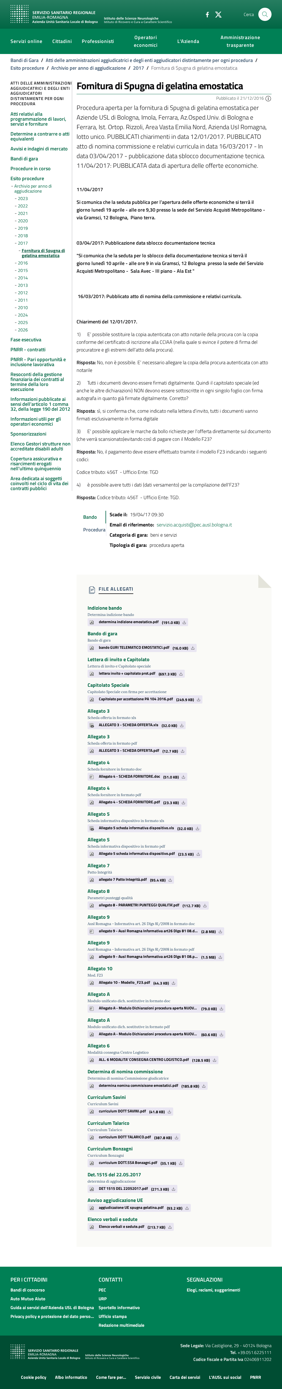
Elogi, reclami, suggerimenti (213, 1290)
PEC (102, 1290)
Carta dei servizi (185, 1377)
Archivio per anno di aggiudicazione (88, 68)
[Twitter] (216, 14)
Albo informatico (71, 1377)
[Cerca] (265, 14)
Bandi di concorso (27, 1290)
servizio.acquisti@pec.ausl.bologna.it (194, 524)
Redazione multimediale (121, 1325)
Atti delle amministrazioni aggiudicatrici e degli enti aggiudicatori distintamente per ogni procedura (149, 60)
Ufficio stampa (113, 1316)
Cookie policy (33, 1377)
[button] (268, 98)
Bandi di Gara (24, 60)
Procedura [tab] (94, 529)
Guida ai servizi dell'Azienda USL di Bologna (52, 1307)
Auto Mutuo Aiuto (27, 1298)
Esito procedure (27, 68)
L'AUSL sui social (225, 1377)
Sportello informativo (119, 1307)
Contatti (110, 1279)
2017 (138, 68)
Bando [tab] (90, 517)
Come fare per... (111, 1377)
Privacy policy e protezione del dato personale (52, 1316)
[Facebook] (205, 14)
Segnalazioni (205, 1279)
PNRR (255, 1377)
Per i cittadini (28, 1279)
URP (103, 1298)
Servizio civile (148, 1377)
